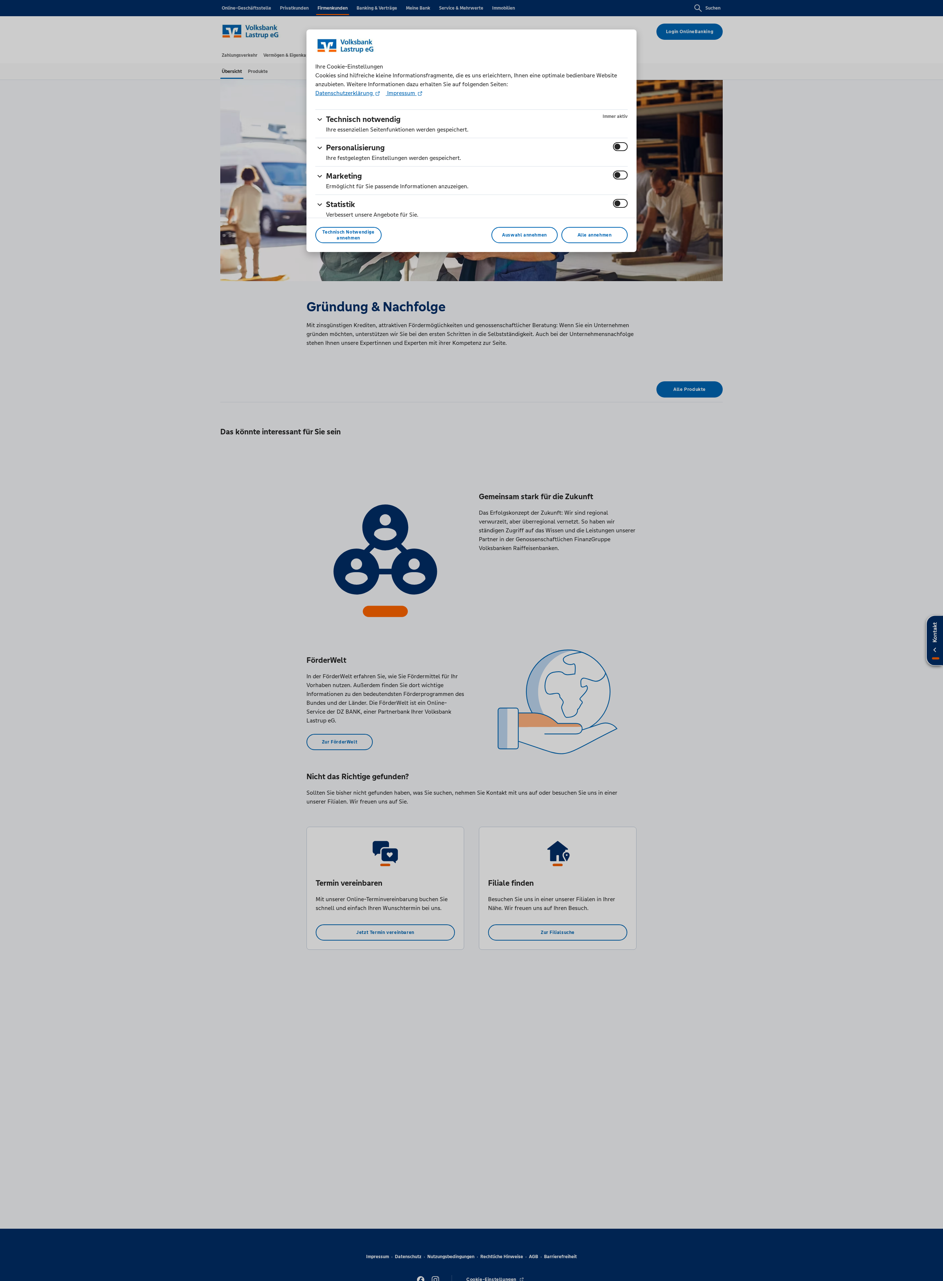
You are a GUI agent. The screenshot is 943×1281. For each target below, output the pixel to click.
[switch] (620, 146)
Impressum (401, 93)
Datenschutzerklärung (344, 93)
